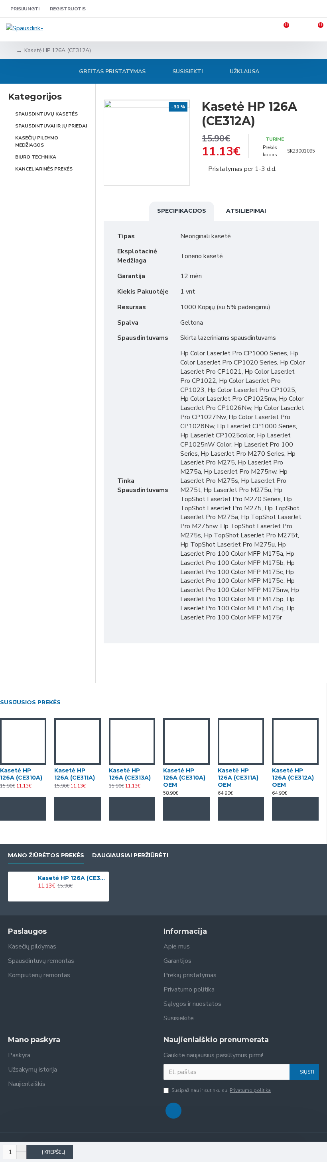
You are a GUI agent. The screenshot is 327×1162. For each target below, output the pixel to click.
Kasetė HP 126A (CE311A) (74, 774)
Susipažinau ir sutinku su (221, 1090)
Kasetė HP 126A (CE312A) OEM (293, 777)
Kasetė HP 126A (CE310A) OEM (184, 777)
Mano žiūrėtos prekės (46, 855)
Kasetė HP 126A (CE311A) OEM (238, 777)
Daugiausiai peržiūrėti (130, 855)
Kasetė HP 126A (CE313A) (130, 774)
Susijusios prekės (30, 702)
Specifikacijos (181, 210)
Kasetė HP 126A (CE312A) (72, 878)
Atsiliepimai (246, 210)
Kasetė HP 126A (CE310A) (21, 774)
